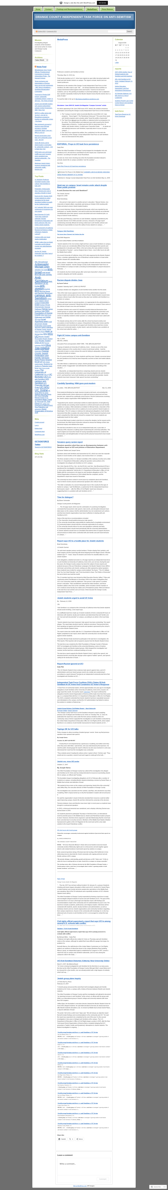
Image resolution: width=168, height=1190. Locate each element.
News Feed (41, 67)
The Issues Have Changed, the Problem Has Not (70, 234)
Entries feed (38, 428)
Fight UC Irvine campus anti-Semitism (73, 335)
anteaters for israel (41, 270)
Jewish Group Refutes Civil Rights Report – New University (76, 708)
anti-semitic (47, 275)
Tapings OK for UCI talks (68, 729)
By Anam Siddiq (62, 710)
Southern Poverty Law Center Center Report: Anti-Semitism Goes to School (124, 103)
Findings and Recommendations (69, 9)
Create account (39, 422)
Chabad (37, 303)
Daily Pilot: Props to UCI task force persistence (71, 166)
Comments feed (40, 431)
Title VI (46, 375)
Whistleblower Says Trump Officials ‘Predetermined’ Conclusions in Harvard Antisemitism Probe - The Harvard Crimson (43, 74)
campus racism (44, 301)
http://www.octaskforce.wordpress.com (87, 99)
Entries (42, 31)
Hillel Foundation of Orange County (43, 313)
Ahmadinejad (43, 262)
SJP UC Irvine (45, 362)
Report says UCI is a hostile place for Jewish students (80, 541)
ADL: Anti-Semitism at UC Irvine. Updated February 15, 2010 (124, 81)
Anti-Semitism (41, 279)
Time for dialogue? (65, 497)
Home (38, 9)
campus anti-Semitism (43, 297)
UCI (46, 377)
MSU (45, 334)
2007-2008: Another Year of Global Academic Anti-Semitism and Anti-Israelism (123, 74)
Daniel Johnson (73, 710)
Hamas (45, 309)
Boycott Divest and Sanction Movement (43, 292)
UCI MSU (44, 387)
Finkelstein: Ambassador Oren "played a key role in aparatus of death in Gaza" (43, 191)
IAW (44, 317)
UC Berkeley (43, 375)
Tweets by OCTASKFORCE (43, 447)
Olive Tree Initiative (43, 346)
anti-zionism (40, 287)
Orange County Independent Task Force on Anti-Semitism (83, 16)
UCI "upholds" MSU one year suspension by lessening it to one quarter (44, 209)
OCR (43, 345)
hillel (43, 311)
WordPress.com (40, 434)
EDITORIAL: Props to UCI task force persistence (78, 144)
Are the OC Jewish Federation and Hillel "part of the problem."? (43, 253)
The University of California (40, 372)
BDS (37, 291)
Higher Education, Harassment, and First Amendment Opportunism (123, 88)
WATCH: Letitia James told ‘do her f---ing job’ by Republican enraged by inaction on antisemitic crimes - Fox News (44, 117)
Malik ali (48, 331)
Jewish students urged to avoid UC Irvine (75, 598)
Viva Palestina (40, 407)
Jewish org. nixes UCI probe (68, 761)
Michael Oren (39, 334)
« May (117, 62)
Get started (102, 3)
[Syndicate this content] (35, 67)
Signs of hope (61, 878)
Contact (48, 9)
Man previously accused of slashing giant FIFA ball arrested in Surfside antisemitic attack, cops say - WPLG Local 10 (43, 128)
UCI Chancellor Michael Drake (42, 385)
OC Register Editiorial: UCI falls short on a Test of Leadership (123, 95)
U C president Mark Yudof (43, 399)
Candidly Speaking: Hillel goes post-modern (76, 383)
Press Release (107, 9)
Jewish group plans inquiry (69, 978)
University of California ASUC (44, 405)
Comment (102, 1179)
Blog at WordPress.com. (80, 1186)
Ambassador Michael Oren (42, 265)
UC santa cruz (44, 404)
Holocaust (38, 317)
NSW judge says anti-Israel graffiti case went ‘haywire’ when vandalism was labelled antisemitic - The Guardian (43, 156)
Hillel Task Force (46, 315)
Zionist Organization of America (44, 410)
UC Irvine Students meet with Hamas (43, 393)
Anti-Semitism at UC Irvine (44, 283)
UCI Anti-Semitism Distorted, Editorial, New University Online (83, 961)
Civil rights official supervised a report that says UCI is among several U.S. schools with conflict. (84, 922)
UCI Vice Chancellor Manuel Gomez (41, 396)
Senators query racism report (70, 442)
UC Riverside (39, 401)
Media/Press (92, 9)
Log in (37, 425)
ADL (36, 262)
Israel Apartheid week (41, 320)
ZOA (36, 413)
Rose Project (40, 360)
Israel (39, 319)
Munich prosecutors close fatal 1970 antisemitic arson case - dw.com (43, 138)
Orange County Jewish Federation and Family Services (42, 354)
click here (87, 692)
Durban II (43, 305)
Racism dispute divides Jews (69, 280)
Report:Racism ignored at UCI (70, 664)
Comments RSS (52, 31)
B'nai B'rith (47, 289)
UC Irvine (41, 390)
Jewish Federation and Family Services (43, 325)
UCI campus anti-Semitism (42, 381)
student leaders (39, 364)
